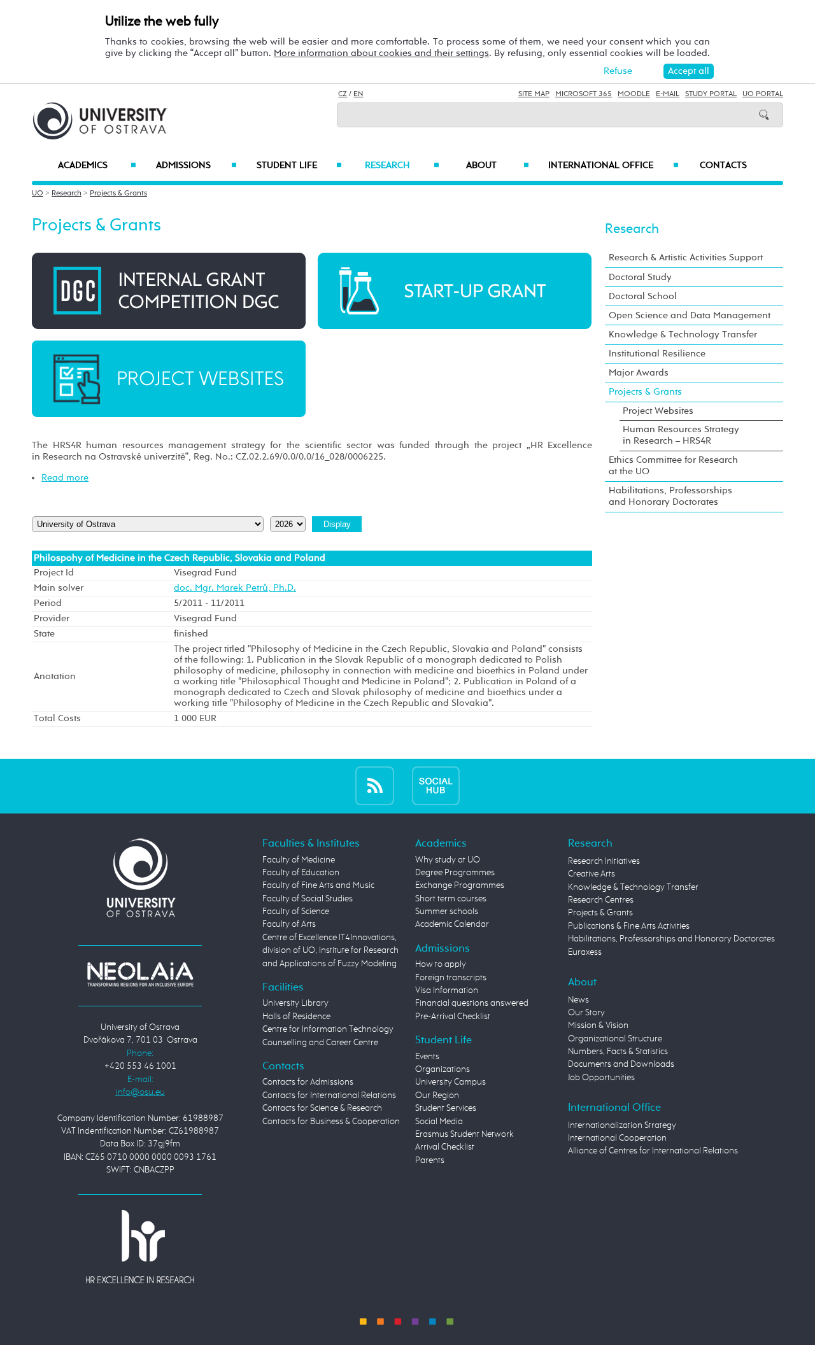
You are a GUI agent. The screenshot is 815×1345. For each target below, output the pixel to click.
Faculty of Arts (289, 924)
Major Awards (639, 372)
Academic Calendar (452, 924)
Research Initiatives (604, 861)
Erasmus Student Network (464, 1134)
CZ (342, 94)
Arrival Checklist (444, 1147)
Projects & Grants (118, 193)
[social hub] (436, 785)
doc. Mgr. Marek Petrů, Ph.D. (235, 588)
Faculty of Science (295, 911)
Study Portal (711, 94)
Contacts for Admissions (307, 1082)
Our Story (586, 1012)
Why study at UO (447, 860)
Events (427, 1056)
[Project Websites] (169, 378)
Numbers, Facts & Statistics (618, 1051)
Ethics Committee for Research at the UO (673, 465)
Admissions (196, 165)
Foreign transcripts (450, 977)
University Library (295, 1003)
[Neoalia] (140, 973)
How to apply (440, 964)
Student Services (445, 1108)
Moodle (634, 94)
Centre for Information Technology (327, 1029)
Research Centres (601, 900)
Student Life (299, 165)
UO (37, 193)
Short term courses (450, 898)
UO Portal (762, 94)
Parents (429, 1160)
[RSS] (374, 785)
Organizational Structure (615, 1038)
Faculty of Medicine (298, 860)
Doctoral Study (640, 277)
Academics (97, 165)
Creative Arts (591, 874)
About (497, 165)
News (578, 1000)
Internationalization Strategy (622, 1125)
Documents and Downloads (621, 1064)
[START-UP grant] (455, 290)
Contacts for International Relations (329, 1095)
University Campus (450, 1082)
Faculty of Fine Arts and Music (318, 885)
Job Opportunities (601, 1077)
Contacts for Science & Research (322, 1108)
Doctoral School (643, 296)
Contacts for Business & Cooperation (331, 1121)
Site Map (533, 94)
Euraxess (585, 952)
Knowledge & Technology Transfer (683, 334)
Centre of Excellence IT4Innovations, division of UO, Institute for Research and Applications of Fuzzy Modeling (330, 950)
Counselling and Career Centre (320, 1042)
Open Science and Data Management (689, 315)
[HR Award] (140, 1246)
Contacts (723, 165)
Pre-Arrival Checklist (452, 1016)
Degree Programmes (455, 872)
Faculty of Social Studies (307, 898)
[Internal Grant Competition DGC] (169, 290)
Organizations (442, 1069)
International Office (613, 165)
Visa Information (446, 990)
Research (402, 165)
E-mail (667, 94)
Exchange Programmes (459, 885)
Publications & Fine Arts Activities (629, 926)
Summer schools (446, 911)
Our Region (437, 1095)
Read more (65, 477)
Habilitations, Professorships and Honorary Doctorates (670, 496)
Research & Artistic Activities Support (686, 257)
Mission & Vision (598, 1025)
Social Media (439, 1121)
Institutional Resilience (657, 353)
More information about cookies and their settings (381, 53)
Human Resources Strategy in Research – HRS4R (681, 435)
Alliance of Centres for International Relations (653, 1150)
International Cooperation (617, 1138)
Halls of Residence (296, 1016)
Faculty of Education (300, 872)
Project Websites (658, 411)
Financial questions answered (471, 1003)
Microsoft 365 (583, 94)
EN (358, 94)
